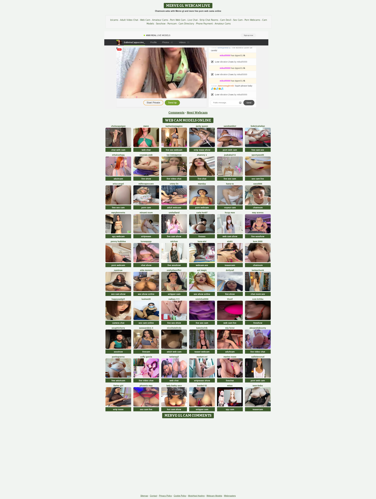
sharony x (202, 154)
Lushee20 (146, 298)
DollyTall (230, 270)
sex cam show (118, 293)
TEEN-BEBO (258, 385)
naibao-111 (174, 298)
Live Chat (193, 20)
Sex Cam (238, 20)
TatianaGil (174, 356)
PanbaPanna (118, 356)
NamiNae (118, 270)
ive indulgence (174, 154)
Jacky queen (202, 125)
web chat (146, 149)
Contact (153, 495)
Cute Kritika (257, 298)
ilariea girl (118, 385)
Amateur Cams (160, 20)
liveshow (257, 322)
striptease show (202, 380)
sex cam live (258, 178)
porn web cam (230, 149)
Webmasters (230, 495)
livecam (146, 351)
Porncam (172, 23)
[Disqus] (188, 456)
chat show (146, 265)
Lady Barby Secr (174, 385)
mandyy (202, 183)
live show (146, 178)
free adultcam (118, 380)
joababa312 (230, 154)
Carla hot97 (202, 212)
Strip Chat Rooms (209, 20)
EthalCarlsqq (118, 154)
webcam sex (202, 265)
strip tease (118, 409)
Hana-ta (230, 183)
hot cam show (174, 409)
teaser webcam (201, 351)
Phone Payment (204, 23)
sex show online (146, 293)
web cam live (229, 322)
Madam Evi (202, 356)
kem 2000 (257, 241)
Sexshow (161, 23)
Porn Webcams (252, 20)
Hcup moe (230, 212)
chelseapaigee (118, 125)
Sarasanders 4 (146, 327)
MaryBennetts (118, 212)
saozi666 (257, 183)
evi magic (202, 270)
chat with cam (118, 149)
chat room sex (258, 293)
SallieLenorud (257, 356)
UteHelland (174, 212)
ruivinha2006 (201, 298)
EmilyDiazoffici (174, 270)
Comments (176, 112)
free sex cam (118, 207)
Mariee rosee (230, 356)
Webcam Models (214, 495)
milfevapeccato (146, 183)
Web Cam (145, 20)
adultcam (118, 178)
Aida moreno (146, 270)
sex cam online (146, 322)
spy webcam (118, 236)
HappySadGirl (118, 298)
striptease (146, 236)
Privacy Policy (165, 495)
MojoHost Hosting (196, 495)
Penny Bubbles (118, 241)
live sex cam (230, 178)
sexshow (118, 351)
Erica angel (118, 183)
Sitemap (144, 495)
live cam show (174, 236)
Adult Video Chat (129, 20)
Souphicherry (118, 327)
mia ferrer (230, 327)
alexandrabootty (258, 327)
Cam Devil (225, 20)
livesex (201, 236)
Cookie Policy (180, 495)
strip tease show (202, 149)
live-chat (202, 178)
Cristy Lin (174, 183)
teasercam (230, 265)
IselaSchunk (258, 270)
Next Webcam (197, 112)
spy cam (230, 409)
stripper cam (174, 293)
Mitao (230, 385)
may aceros (257, 212)
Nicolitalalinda (174, 327)
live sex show (174, 322)
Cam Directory (186, 23)
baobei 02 (202, 385)
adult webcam (174, 207)
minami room (146, 212)
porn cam (146, 207)
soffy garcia (146, 356)
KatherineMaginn (174, 125)
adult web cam (174, 351)
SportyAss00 (258, 154)
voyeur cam (230, 207)
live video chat (174, 178)
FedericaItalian (258, 125)
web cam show (230, 236)
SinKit (230, 241)
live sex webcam (174, 149)
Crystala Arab (146, 154)
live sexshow (257, 236)
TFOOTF (230, 298)
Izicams (114, 20)
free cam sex (257, 149)
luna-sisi (202, 241)
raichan (174, 241)
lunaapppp (146, 241)
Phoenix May (146, 385)
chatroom (258, 207)
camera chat (118, 322)
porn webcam (202, 207)
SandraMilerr (230, 125)
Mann (146, 125)
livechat (230, 380)
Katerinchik (202, 327)
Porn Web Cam (178, 20)
